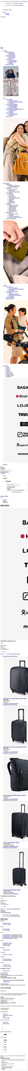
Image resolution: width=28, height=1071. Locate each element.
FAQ (4, 1016)
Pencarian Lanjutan (5, 471)
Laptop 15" (7, 954)
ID (2, 1057)
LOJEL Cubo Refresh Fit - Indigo (11, 842)
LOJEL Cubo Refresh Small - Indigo (11, 889)
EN (1, 1057)
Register (8, 14)
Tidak (6, 949)
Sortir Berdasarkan (5, 649)
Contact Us (5, 1022)
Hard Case (7, 960)
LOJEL (6, 923)
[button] (10, 656)
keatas (10, 938)
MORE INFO (20, 5)
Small (6, 945)
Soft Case (7, 959)
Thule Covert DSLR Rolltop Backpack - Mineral (14, 795)
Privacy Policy (6, 1023)
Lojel (6, 928)
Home (4, 501)
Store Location (6, 1017)
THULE (7, 924)
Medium (7, 944)
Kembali (5, 499)
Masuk (7, 13)
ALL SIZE (7, 942)
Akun (4, 12)
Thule (6, 930)
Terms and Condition (7, 1015)
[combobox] (7, 470)
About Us (5, 1014)
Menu (2, 47)
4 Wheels (7, 966)
